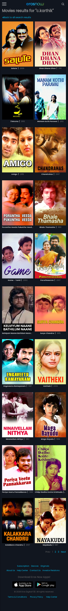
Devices (35, 566)
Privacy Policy (36, 597)
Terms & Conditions (17, 597)
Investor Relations (51, 570)
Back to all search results (17, 17)
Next (63, 551)
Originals (44, 566)
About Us (10, 570)
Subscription (23, 566)
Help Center (22, 570)
